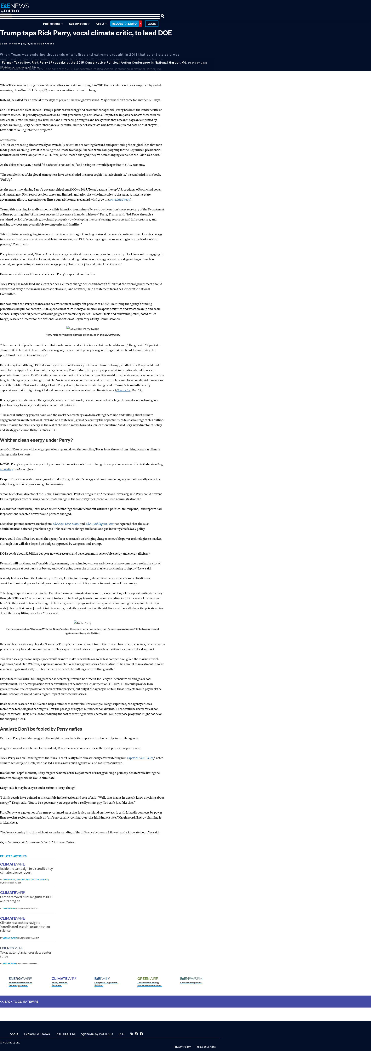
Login (151, 24)
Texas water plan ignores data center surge (25, 954)
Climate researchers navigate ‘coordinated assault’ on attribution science (25, 927)
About (100, 23)
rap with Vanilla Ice (140, 758)
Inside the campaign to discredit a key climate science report (26, 870)
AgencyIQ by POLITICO (97, 1034)
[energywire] (12, 948)
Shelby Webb (9, 963)
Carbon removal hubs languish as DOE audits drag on (26, 899)
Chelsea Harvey (39, 879)
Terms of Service (205, 1046)
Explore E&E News (37, 1034)
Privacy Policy (182, 1046)
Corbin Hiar (9, 879)
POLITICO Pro (65, 1034)
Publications (51, 23)
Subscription (78, 23)
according (6, 469)
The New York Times (65, 524)
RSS (121, 1034)
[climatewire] (13, 864)
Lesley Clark (23, 879)
